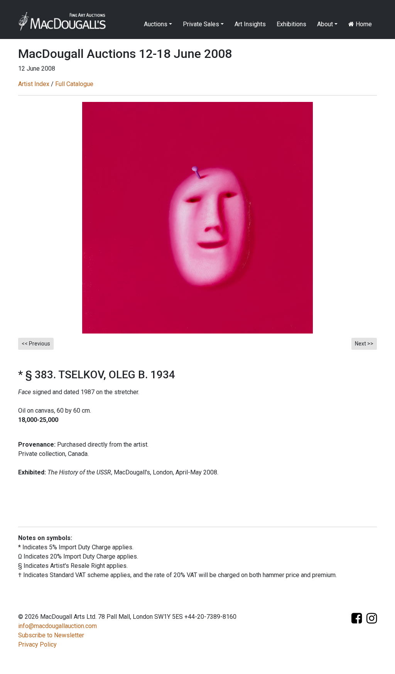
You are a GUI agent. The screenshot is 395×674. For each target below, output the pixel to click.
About (325, 24)
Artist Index (33, 84)
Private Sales (201, 24)
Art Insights (250, 24)
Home (363, 24)
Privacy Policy (37, 644)
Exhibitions (291, 24)
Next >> (364, 343)
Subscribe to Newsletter (51, 635)
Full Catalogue (74, 84)
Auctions (155, 24)
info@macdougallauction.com (57, 626)
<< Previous (36, 343)
